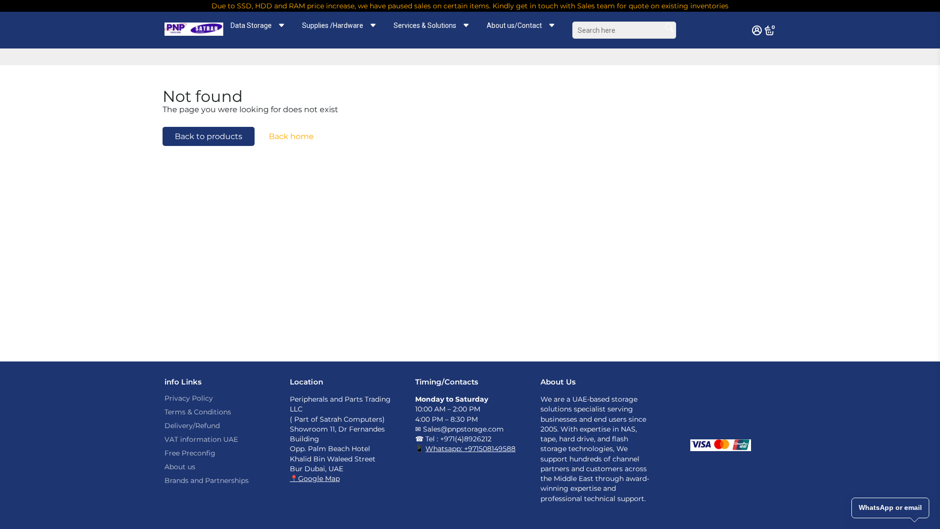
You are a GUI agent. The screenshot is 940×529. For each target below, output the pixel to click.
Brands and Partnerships (206, 480)
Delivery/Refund (192, 426)
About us (179, 467)
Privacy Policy (188, 398)
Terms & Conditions (197, 412)
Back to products (208, 136)
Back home (291, 136)
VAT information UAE (201, 439)
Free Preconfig (189, 453)
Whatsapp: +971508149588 (470, 449)
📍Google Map (315, 478)
